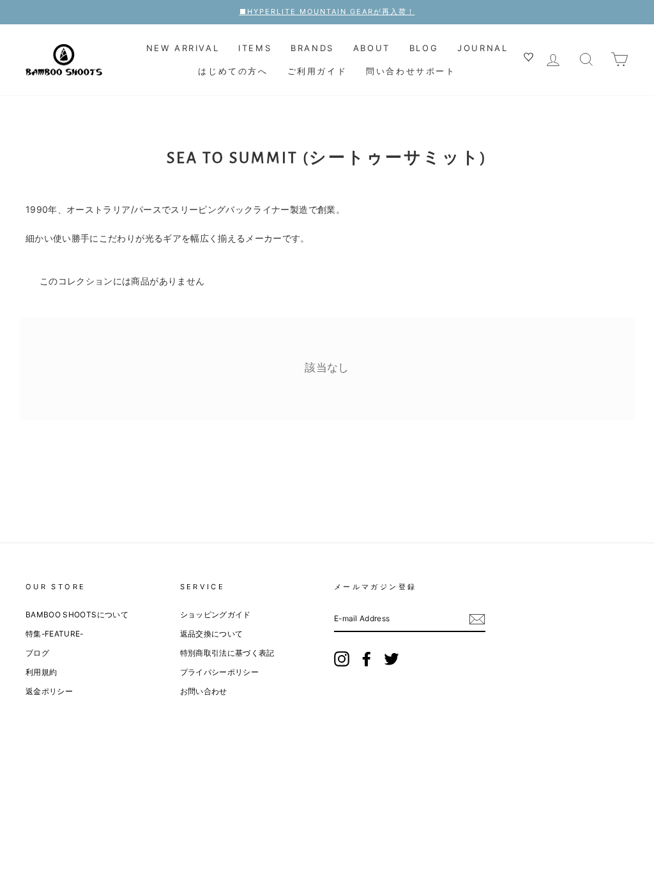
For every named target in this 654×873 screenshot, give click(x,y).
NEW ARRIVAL (183, 48)
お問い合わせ (203, 691)
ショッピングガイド (215, 614)
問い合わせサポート (410, 71)
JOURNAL (482, 48)
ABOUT (371, 48)
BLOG (423, 48)
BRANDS (312, 48)
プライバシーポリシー (219, 672)
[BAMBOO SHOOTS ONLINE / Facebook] (366, 659)
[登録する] (477, 619)
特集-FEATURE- (55, 633)
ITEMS (254, 48)
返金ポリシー (49, 691)
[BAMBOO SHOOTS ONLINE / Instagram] (341, 659)
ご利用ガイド (317, 71)
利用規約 (41, 672)
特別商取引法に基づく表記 (227, 653)
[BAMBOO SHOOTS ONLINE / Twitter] (391, 659)
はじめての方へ (233, 71)
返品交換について (211, 633)
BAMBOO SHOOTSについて (77, 614)
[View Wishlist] (530, 59)
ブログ (37, 653)
